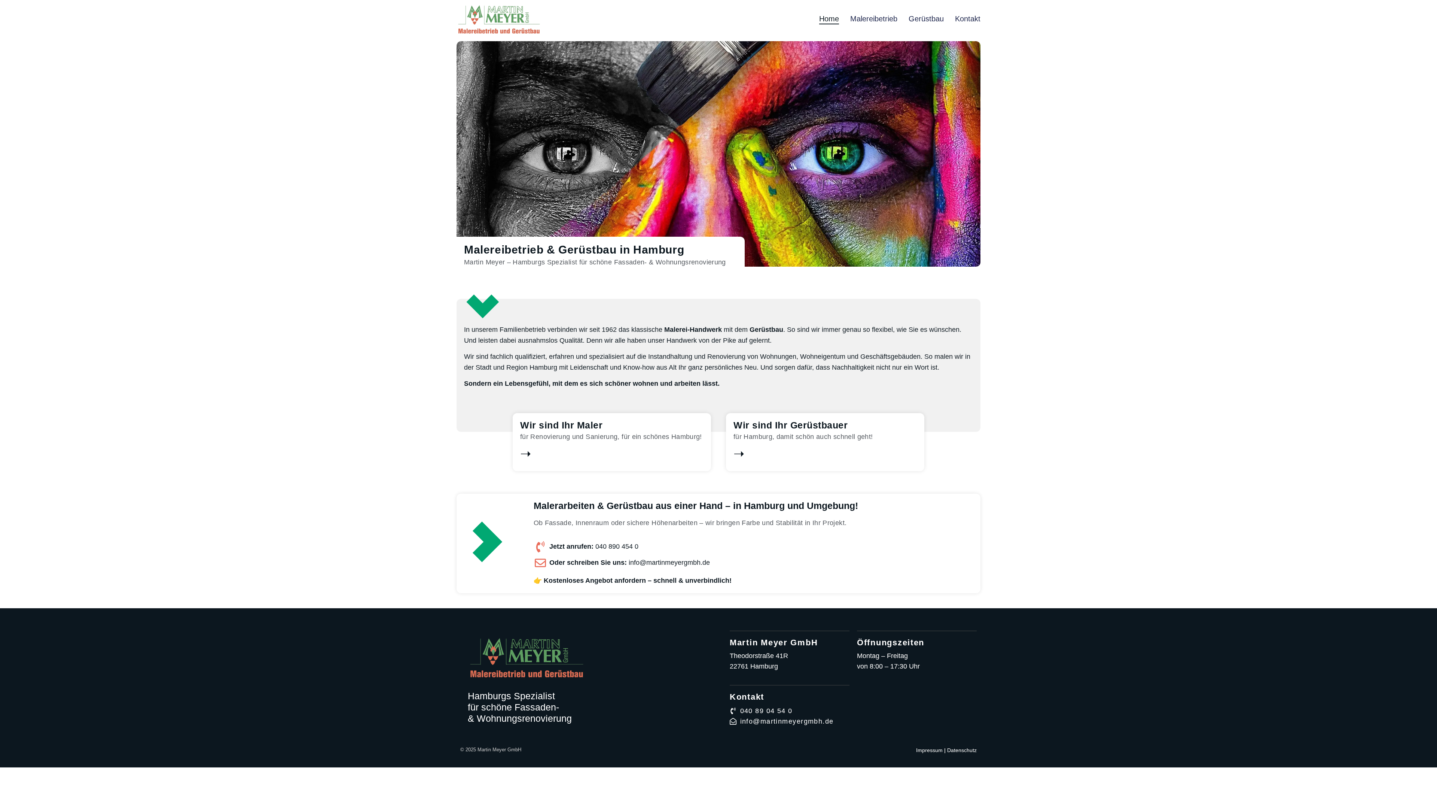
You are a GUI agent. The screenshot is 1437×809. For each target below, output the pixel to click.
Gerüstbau (926, 19)
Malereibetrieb (873, 19)
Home (829, 19)
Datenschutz (962, 750)
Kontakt (967, 19)
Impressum (929, 750)
